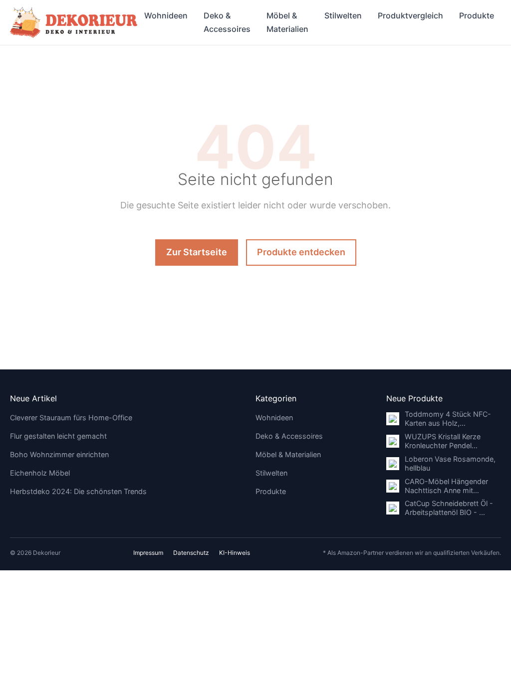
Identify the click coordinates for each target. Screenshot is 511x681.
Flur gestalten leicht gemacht (58, 436)
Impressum (148, 552)
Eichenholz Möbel (40, 473)
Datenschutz (191, 552)
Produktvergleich (410, 15)
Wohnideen (166, 15)
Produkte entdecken (301, 252)
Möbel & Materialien (287, 22)
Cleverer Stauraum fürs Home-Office (71, 417)
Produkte (476, 15)
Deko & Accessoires (227, 22)
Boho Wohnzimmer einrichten (59, 454)
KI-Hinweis (234, 552)
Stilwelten (343, 15)
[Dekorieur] (73, 22)
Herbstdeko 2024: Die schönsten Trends (78, 491)
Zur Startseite (196, 252)
